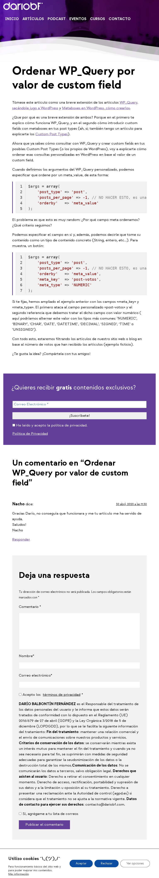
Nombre (26, 656)
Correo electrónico (35, 675)
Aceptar (81, 863)
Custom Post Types (51, 134)
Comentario (30, 606)
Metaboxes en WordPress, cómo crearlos (96, 108)
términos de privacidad (61, 694)
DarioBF (23, 6)
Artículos (33, 19)
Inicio (12, 19)
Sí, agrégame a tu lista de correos (50, 813)
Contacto (120, 19)
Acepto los (51, 694)
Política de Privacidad (30, 433)
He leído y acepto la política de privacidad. (51, 425)
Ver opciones (135, 863)
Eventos (77, 19)
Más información (18, 874)
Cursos (97, 19)
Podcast (57, 19)
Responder (21, 539)
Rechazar (106, 863)
